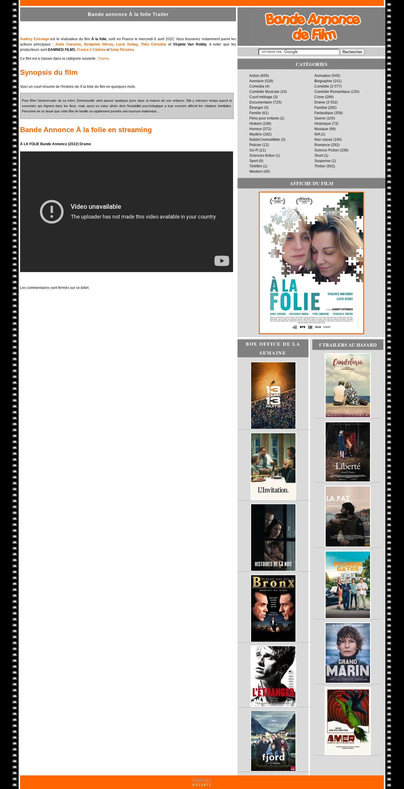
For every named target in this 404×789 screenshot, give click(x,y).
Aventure (256, 81)
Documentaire (260, 102)
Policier (255, 145)
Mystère (255, 134)
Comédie (321, 86)
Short (318, 155)
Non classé (323, 140)
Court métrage (260, 97)
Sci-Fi (253, 150)
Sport (253, 161)
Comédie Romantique (332, 92)
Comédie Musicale (264, 92)
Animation (322, 76)
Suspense (322, 161)
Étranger (256, 108)
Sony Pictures (122, 50)
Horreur (255, 129)
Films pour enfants (264, 118)
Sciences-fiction (262, 155)
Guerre (320, 118)
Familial (320, 108)
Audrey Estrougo (34, 39)
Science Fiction (326, 150)
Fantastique (323, 113)
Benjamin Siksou (98, 44)
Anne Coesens (68, 44)
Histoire (255, 124)
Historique (322, 124)
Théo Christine (153, 44)
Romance (322, 145)
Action (254, 76)
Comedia (256, 86)
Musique (321, 129)
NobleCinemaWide (264, 140)
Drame (103, 58)
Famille (255, 113)
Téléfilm (255, 166)
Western (256, 171)
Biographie (323, 81)
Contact (202, 779)
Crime (319, 97)
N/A (317, 134)
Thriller (320, 166)
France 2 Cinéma (91, 50)
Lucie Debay (127, 44)
